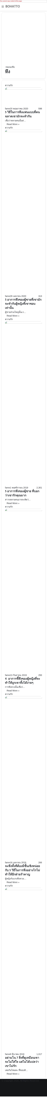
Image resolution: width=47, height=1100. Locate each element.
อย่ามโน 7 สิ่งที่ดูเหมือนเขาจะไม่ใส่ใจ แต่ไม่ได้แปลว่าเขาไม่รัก (22, 1062)
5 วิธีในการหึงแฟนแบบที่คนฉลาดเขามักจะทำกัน (22, 114)
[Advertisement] (23, 40)
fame (7, 108)
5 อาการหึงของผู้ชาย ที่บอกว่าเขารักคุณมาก (22, 493)
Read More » (13, 124)
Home (8, 67)
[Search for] (44, 7)
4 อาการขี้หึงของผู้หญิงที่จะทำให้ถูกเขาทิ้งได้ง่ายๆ (22, 681)
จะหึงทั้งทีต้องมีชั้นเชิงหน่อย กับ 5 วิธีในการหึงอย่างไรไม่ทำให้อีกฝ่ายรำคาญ (22, 870)
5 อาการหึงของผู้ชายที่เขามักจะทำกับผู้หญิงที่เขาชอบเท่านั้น (23, 304)
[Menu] (3, 7)
